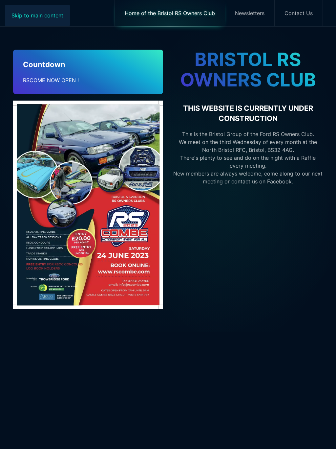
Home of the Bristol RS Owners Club (170, 13)
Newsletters (249, 13)
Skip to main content (37, 15)
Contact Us (298, 13)
